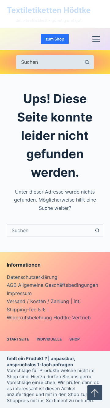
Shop (74, 339)
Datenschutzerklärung (32, 277)
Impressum (19, 293)
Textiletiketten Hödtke (49, 10)
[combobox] (49, 230)
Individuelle (49, 339)
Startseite (18, 339)
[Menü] (96, 39)
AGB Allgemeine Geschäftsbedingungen (52, 285)
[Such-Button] (87, 62)
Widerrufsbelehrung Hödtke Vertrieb (49, 317)
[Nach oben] (94, 392)
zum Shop (55, 39)
